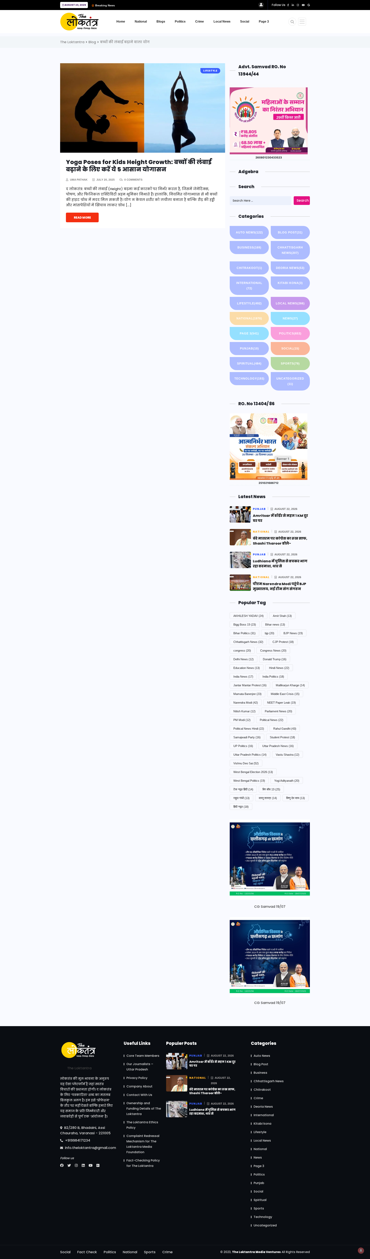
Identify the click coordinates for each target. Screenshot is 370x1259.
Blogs (160, 21)
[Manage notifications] (361, 1250)
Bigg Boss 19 (244, 624)
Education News (246, 668)
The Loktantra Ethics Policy (142, 1125)
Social (244, 21)
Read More (82, 218)
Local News (222, 21)
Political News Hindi (248, 728)
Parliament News (278, 711)
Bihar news (275, 624)
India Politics (273, 676)
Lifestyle (249, 303)
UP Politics (243, 746)
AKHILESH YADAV (248, 615)
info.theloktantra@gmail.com (90, 1147)
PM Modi (242, 720)
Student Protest (282, 737)
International (249, 285)
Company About (139, 1086)
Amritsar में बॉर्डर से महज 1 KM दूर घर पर (212, 1064)
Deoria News (290, 267)
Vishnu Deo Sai (246, 763)
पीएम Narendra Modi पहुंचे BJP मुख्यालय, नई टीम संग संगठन (279, 586)
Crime (199, 21)
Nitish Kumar (244, 711)
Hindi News (279, 668)
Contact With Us (139, 1095)
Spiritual (249, 363)
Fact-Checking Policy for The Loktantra (143, 1163)
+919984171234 (77, 1140)
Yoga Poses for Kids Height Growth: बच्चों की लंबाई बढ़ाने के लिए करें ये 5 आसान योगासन (139, 165)
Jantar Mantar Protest (250, 685)
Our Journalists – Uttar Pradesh (139, 1067)
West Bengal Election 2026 (253, 772)
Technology (249, 378)
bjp (269, 633)
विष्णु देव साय (295, 798)
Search (303, 200)
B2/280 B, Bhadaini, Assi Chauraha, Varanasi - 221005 (85, 1130)
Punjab (249, 348)
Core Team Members (142, 1056)
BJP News (293, 633)
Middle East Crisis (285, 694)
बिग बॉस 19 (271, 789)
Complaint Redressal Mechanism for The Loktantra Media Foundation (142, 1144)
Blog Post (290, 232)
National (141, 21)
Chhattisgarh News (290, 250)
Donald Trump (274, 659)
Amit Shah (282, 615)
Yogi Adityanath (286, 780)
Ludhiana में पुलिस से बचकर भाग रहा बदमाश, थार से (280, 563)
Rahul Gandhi (284, 728)
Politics (180, 21)
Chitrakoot (249, 267)
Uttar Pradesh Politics (250, 754)
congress (242, 650)
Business (249, 247)
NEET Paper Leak (281, 702)
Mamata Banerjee (247, 694)
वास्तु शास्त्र (268, 798)
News (290, 318)
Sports (290, 363)
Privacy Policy (136, 1078)
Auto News (249, 232)
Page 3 (264, 21)
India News (243, 676)
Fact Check (87, 1252)
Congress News (273, 650)
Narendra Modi (245, 702)
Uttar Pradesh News (278, 746)
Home (120, 21)
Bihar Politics (244, 633)
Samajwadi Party (247, 737)
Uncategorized (290, 381)
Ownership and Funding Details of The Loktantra (143, 1108)
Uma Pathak (78, 179)
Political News (271, 720)
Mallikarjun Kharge (290, 685)
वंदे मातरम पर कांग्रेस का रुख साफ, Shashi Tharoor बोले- (280, 541)
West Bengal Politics (249, 780)
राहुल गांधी (241, 798)
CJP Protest (283, 641)
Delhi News (243, 659)
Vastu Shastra (287, 754)
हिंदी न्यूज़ (241, 806)
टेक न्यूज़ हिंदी (243, 789)
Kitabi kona (290, 283)
